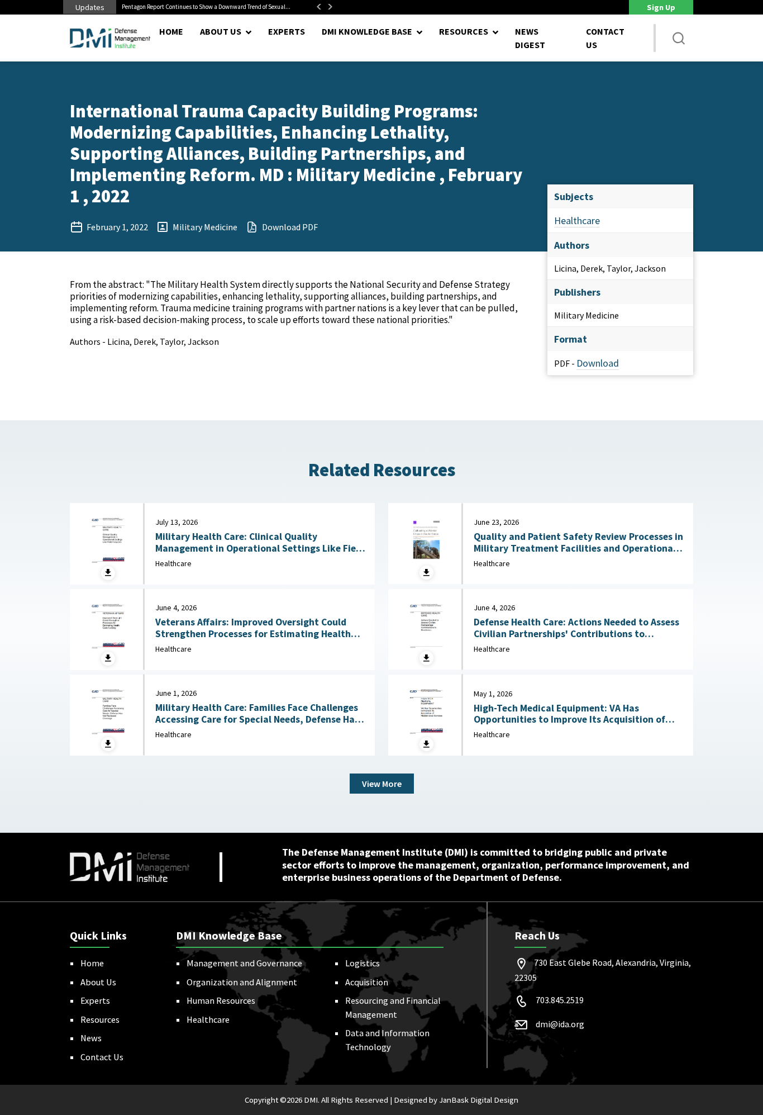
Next (330, 6)
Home (171, 31)
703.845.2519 (560, 999)
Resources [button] (463, 31)
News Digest (530, 38)
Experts (286, 31)
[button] (679, 38)
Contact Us (605, 38)
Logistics (362, 963)
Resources (100, 1019)
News (91, 1037)
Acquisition (366, 982)
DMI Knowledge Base (367, 31)
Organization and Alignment (242, 982)
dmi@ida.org (560, 1023)
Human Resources (221, 1000)
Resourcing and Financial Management (393, 1007)
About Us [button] (220, 31)
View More (382, 783)
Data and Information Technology (387, 1039)
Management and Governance (244, 963)
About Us (98, 982)
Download (597, 363)
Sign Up (661, 7)
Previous (319, 6)
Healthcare (577, 220)
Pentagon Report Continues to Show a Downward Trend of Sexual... (206, 7)
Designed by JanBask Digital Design (456, 1100)
